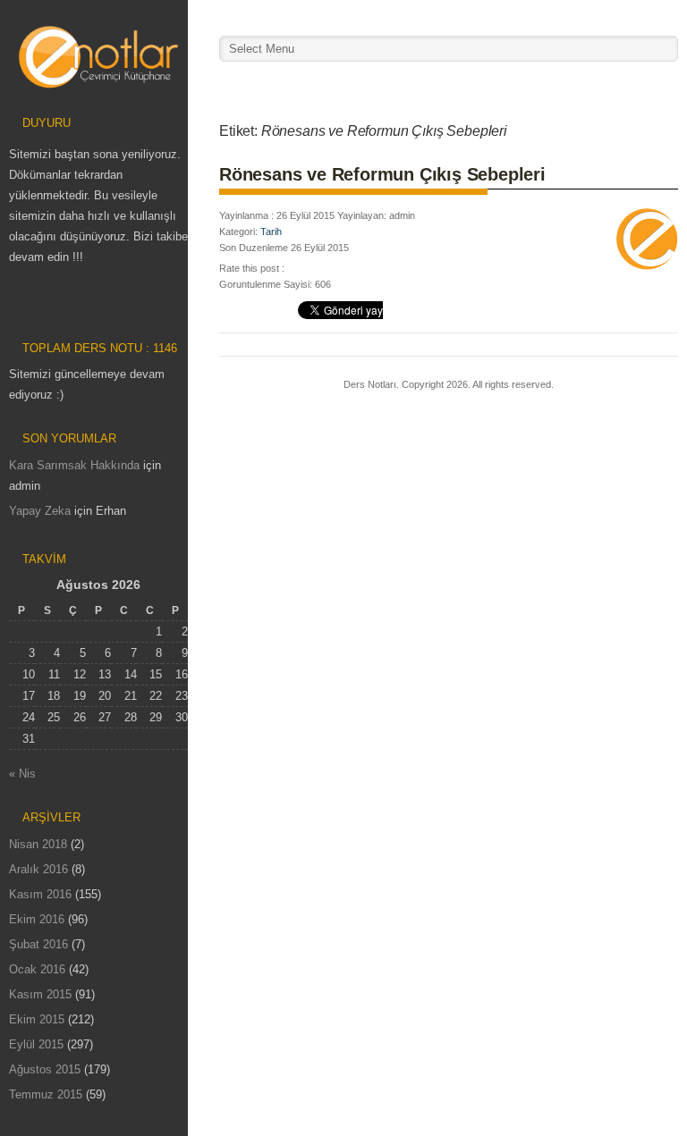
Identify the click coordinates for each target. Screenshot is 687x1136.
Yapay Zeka (40, 511)
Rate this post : (251, 268)
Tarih (271, 231)
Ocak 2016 (37, 969)
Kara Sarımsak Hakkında (74, 465)
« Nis (22, 773)
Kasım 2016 (40, 894)
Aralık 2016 (38, 869)
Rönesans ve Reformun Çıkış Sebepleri (382, 174)
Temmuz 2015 (45, 1094)
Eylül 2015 (36, 1044)
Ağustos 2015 (45, 1069)
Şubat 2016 (38, 944)
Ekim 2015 (36, 1019)
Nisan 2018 (38, 844)
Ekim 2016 (36, 919)
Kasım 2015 (40, 994)
